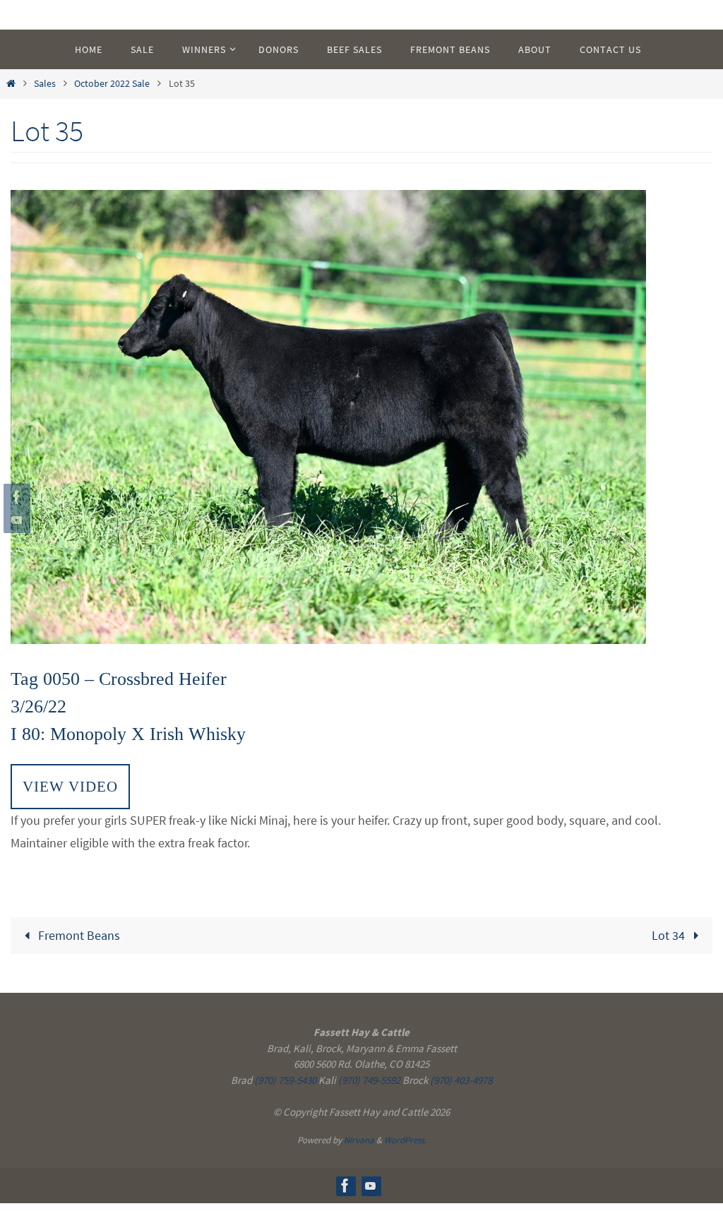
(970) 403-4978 (461, 1080)
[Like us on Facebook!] (15, 497)
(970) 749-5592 (369, 1080)
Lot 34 (670, 935)
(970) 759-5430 (285, 1080)
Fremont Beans (77, 935)
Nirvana (359, 1140)
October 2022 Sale (112, 83)
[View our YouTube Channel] (15, 519)
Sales (45, 83)
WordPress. (405, 1140)
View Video (70, 786)
